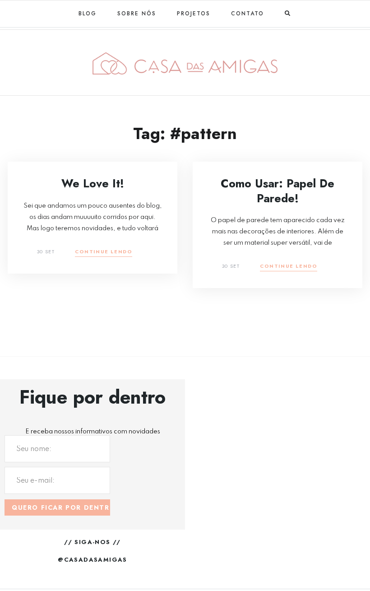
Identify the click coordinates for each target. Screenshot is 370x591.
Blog (88, 13)
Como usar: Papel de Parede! (277, 190)
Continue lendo (103, 252)
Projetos (193, 13)
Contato (247, 13)
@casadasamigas (92, 559)
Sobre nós (136, 13)
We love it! (92, 183)
